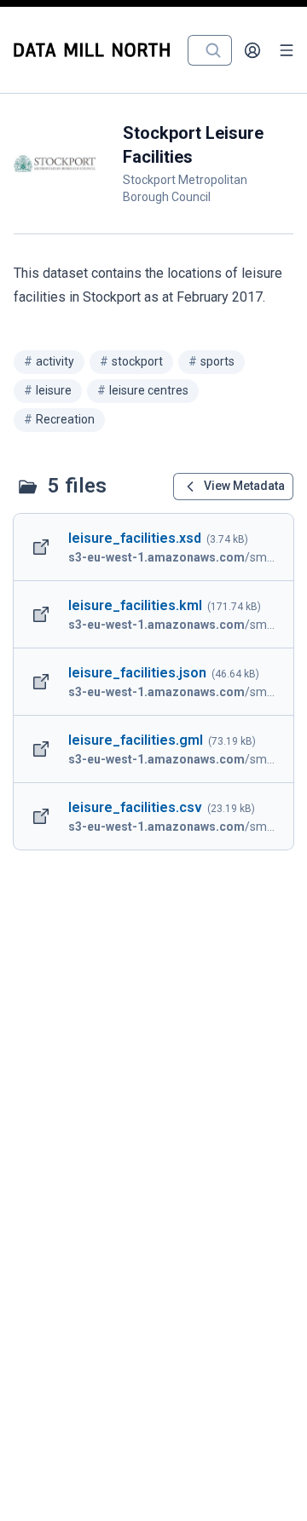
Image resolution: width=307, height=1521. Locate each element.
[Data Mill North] (95, 50)
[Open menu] (286, 50)
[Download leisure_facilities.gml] (153, 749)
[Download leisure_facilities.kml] (153, 614)
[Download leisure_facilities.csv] (153, 816)
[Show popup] (218, 50)
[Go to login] (252, 50)
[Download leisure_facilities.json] (153, 681)
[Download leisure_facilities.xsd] (153, 547)
